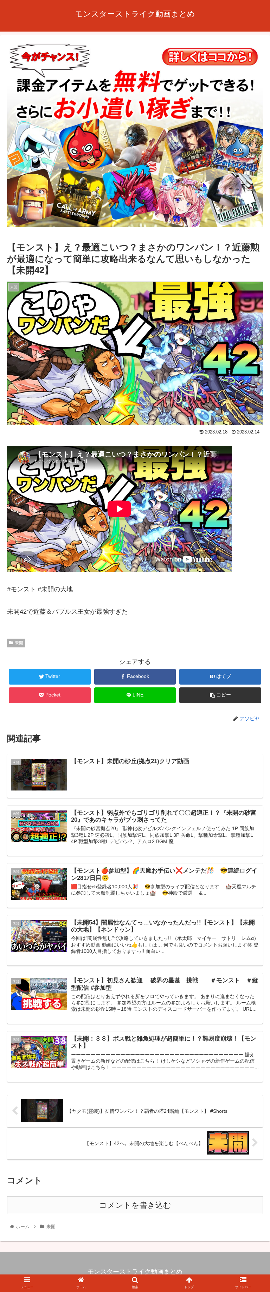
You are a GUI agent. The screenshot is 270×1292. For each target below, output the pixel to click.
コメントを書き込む (135, 1205)
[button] (249, 843)
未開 (19, 642)
